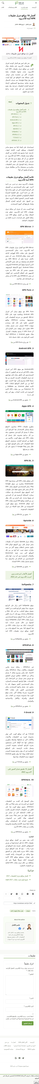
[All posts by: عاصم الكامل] (29, 927)
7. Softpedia (15, 131)
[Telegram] (16, 894)
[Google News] (15, 1058)
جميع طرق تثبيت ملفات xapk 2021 (17, 880)
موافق (36, 1082)
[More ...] (6, 894)
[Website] (23, 928)
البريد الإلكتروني (28, 1006)
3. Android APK (14, 120)
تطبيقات (28, 911)
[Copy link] (19, 898)
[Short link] (19, 903)
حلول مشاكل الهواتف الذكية (17, 911)
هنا (11, 284)
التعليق (31, 974)
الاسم (31, 998)
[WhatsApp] (22, 894)
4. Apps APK (15, 123)
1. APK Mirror (15, 114)
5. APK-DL (16, 126)
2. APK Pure (15, 117)
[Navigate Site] (36, 3)
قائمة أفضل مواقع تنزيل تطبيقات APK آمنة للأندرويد (17, 110)
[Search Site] (3, 3)
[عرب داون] (19, 3)
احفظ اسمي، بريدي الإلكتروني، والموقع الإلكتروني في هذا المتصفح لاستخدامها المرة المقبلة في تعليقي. (19, 1017)
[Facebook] (33, 894)
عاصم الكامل (28, 24)
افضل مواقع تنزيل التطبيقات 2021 (17, 876)
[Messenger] (27, 894)
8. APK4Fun (15, 134)
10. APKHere (15, 140)
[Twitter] (11, 894)
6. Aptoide (16, 129)
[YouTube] (19, 1058)
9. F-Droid (16, 137)
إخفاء (10, 102)
